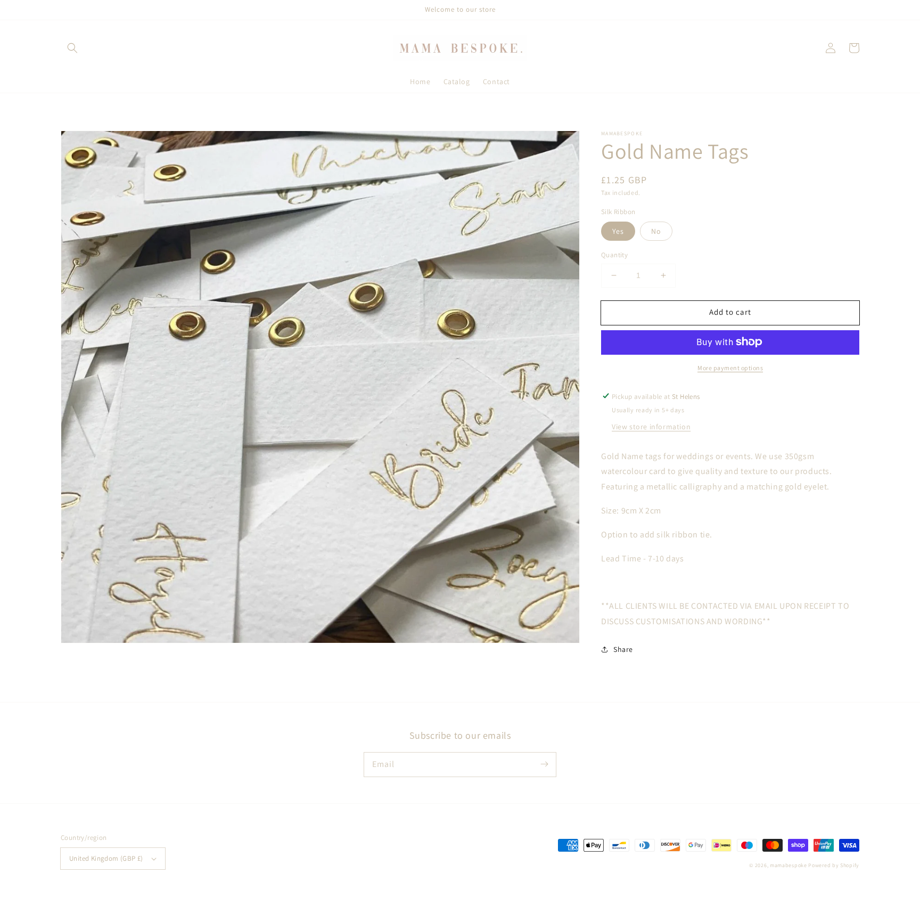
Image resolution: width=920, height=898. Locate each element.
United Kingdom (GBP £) (106, 858)
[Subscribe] (544, 764)
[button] (72, 48)
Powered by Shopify (833, 865)
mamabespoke (788, 865)
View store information (651, 426)
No (656, 231)
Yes (618, 231)
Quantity (614, 254)
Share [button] (623, 649)
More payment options (730, 367)
